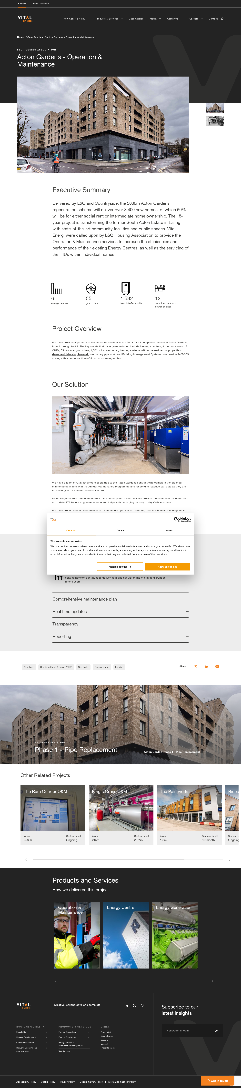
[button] (25, 860)
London (119, 667)
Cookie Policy (48, 1081)
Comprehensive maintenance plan (84, 599)
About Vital (173, 18)
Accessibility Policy (26, 1081)
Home (20, 37)
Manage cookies (118, 566)
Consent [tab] (71, 530)
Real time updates (69, 611)
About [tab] (169, 530)
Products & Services (107, 18)
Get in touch (219, 1080)
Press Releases (108, 1048)
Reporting (61, 636)
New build (29, 667)
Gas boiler (83, 667)
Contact (213, 18)
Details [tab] (121, 530)
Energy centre (102, 667)
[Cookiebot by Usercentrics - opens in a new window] (176, 519)
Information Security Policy (122, 1081)
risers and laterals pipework (70, 354)
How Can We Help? (74, 18)
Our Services (64, 1051)
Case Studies (136, 18)
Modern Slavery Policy (91, 1081)
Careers (194, 18)
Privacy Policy (67, 1081)
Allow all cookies (167, 566)
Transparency (65, 623)
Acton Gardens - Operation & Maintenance (70, 37)
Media (153, 18)
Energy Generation (67, 1032)
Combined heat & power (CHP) (56, 667)
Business (22, 3)
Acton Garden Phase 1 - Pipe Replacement (172, 751)
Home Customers (41, 3)
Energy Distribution (68, 1037)
